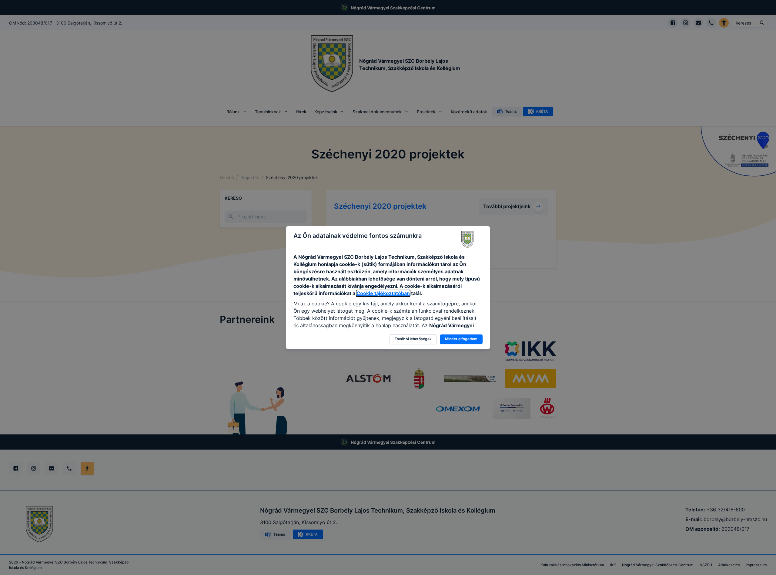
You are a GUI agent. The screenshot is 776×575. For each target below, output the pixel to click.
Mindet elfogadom (461, 339)
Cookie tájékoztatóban (383, 293)
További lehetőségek (413, 339)
